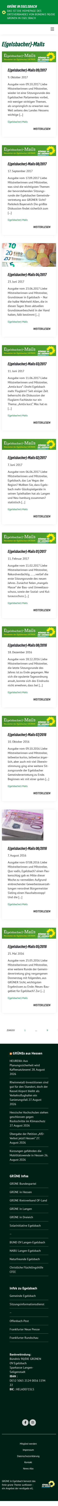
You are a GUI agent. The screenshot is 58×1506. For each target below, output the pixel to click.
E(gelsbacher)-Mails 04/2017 (27, 274)
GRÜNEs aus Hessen (27, 1053)
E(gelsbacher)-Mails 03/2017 (27, 364)
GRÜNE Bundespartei (23, 1183)
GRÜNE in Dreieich (21, 1217)
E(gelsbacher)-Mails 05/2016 (27, 946)
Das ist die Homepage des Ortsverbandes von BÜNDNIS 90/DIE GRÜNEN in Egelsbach (31, 14)
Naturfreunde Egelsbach (25, 1259)
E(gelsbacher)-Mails (18, 121)
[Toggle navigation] (52, 29)
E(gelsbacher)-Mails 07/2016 (27, 735)
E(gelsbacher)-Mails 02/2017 (27, 458)
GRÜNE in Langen (21, 1209)
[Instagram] (32, 1422)
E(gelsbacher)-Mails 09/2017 (27, 70)
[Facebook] (25, 1422)
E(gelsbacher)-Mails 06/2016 (27, 848)
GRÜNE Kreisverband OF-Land (28, 1200)
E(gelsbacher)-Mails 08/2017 (27, 164)
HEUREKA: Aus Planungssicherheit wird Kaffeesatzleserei (25, 1065)
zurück (11, 1030)
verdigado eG (26, 1488)
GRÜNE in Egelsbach (22, 6)
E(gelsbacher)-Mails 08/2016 (27, 645)
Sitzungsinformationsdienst (27, 1304)
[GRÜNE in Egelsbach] (4, 12)
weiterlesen (41, 129)
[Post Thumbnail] (29, 56)
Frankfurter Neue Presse (25, 1329)
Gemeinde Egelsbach (23, 1296)
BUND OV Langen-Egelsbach (27, 1242)
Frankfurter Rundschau (24, 1338)
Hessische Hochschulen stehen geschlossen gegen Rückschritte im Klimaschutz (29, 1117)
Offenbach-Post (19, 1321)
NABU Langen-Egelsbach (25, 1251)
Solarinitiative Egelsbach (25, 1225)
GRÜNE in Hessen (21, 1192)
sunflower (27, 1484)
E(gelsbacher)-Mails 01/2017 (27, 551)
